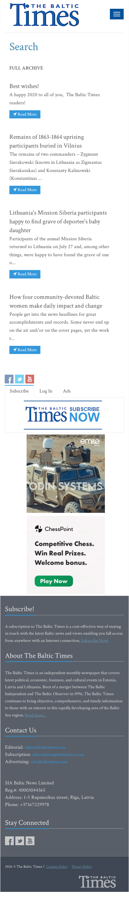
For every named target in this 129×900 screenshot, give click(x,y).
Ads (67, 391)
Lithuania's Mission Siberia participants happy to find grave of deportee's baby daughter (58, 221)
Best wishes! (24, 86)
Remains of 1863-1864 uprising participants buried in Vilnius (46, 141)
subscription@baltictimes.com (58, 754)
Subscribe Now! (95, 640)
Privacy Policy (82, 866)
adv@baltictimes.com (49, 762)
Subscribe (19, 391)
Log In (45, 391)
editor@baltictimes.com (45, 747)
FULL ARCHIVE (26, 68)
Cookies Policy (57, 866)
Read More (27, 114)
